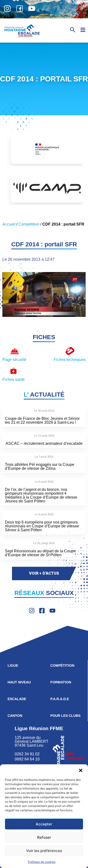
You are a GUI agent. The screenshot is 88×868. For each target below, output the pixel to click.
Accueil (8, 224)
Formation (60, 682)
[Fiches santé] (13, 371)
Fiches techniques (70, 360)
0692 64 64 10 (27, 759)
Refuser (44, 837)
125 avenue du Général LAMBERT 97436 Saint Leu (32, 741)
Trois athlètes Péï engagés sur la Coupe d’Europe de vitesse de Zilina (39, 466)
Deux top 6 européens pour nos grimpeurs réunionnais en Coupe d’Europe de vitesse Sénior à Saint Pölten (42, 526)
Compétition (28, 224)
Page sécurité (14, 360)
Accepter (44, 824)
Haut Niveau (19, 682)
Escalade (17, 699)
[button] (80, 770)
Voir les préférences (44, 850)
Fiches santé (13, 379)
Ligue (13, 665)
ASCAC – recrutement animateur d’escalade (44, 443)
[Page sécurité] (14, 351)
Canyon (15, 716)
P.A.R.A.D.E (59, 699)
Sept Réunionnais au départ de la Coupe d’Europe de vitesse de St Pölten (40, 553)
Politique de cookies (41, 862)
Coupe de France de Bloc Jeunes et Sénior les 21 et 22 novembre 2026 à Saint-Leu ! (42, 420)
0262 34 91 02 (27, 754)
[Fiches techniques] (70, 351)
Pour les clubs (65, 716)
